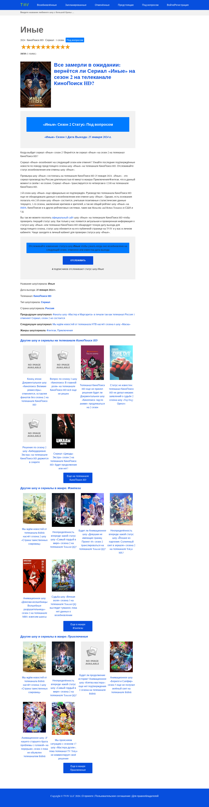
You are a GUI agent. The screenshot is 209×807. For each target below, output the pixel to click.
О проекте (87, 795)
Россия (49, 308)
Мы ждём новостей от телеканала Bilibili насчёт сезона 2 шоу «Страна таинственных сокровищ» (34, 536)
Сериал (45, 302)
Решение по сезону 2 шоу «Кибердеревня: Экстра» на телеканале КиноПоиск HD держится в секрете (34, 455)
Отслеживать (78, 260)
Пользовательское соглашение (112, 795)
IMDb (23, 207)
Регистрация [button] (181, 4)
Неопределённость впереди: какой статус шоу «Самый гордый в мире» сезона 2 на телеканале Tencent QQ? (63, 539)
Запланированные (75, 4)
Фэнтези (51, 330)
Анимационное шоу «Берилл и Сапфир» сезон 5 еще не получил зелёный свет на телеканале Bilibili (121, 685)
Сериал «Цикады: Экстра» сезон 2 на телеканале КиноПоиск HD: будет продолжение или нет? (63, 461)
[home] (24, 5)
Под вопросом (150, 4)
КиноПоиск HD (42, 296)
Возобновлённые (47, 4)
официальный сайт (63, 217)
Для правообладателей (145, 795)
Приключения (65, 330)
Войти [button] (170, 4)
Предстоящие (126, 4)
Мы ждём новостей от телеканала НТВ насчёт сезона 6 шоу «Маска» (92, 324)
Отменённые (102, 4)
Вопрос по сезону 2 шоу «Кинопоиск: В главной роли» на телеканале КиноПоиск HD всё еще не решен (63, 386)
